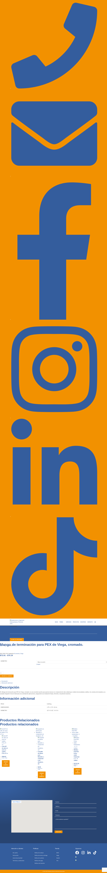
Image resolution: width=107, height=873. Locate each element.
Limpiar (38, 664)
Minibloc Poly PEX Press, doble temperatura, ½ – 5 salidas (76, 755)
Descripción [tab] (4, 681)
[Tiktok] (95, 852)
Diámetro (4, 661)
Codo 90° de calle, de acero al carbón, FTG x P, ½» (5, 750)
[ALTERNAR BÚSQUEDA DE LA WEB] (97, 622)
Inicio (1, 645)
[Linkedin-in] (89, 852)
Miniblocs (76, 764)
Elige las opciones (16, 639)
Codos (3, 757)
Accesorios (10, 645)
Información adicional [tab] (7, 683)
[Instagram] (83, 852)
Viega (5, 645)
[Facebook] (77, 852)
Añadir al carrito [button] (5, 763)
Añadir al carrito (7, 676)
